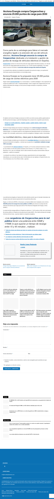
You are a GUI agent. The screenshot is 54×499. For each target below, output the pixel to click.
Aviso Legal (23, 490)
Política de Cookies (20, 491)
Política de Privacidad (32, 490)
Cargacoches (6, 63)
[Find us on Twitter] (4, 466)
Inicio (3, 490)
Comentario (6, 329)
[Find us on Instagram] (7, 466)
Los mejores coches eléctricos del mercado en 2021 (19, 237)
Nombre (5, 347)
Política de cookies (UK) (43, 491)
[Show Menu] (2, 4)
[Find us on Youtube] (12, 466)
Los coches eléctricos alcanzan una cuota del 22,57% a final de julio (24, 434)
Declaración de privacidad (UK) (8, 493)
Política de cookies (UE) (31, 491)
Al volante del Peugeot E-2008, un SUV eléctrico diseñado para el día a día (25, 405)
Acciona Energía (15, 81)
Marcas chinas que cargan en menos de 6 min (27, 1)
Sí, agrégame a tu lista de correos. (12, 365)
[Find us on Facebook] (2, 466)
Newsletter (17, 490)
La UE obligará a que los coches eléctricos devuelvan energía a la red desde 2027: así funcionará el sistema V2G (43, 291)
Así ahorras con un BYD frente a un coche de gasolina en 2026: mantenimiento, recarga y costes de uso (28, 411)
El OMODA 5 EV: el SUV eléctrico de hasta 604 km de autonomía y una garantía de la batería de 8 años (30, 400)
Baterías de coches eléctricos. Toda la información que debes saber (23, 234)
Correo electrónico (8, 353)
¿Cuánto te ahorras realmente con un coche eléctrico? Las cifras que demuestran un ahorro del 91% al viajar (10, 291)
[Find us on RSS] (9, 466)
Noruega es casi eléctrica (10, 1)
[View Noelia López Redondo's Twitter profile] (17, 250)
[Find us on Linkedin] (14, 466)
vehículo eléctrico (18, 147)
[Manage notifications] (3, 496)
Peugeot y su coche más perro (45, 1)
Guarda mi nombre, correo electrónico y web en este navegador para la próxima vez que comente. (25, 360)
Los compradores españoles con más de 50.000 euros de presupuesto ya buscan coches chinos (28, 429)
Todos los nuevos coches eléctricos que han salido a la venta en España (24, 239)
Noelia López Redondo (28, 244)
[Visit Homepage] (27, 4)
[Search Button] (51, 4)
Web (29, 353)
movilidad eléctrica (33, 140)
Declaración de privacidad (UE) (8, 491)
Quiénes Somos (9, 490)
